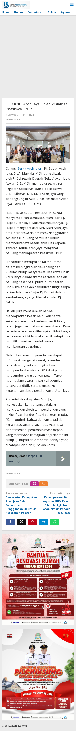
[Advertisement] (38, 55)
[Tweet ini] (21, 522)
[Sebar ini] (10, 522)
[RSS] (43, 483)
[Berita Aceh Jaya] (16, 4)
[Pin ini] (32, 522)
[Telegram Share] (43, 522)
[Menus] (71, 4)
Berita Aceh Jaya (29, 168)
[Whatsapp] (54, 522)
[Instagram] (34, 483)
